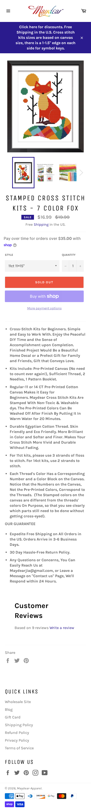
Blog (9, 709)
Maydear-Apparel (29, 788)
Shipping (41, 224)
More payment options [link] (44, 308)
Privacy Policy (17, 740)
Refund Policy (17, 732)
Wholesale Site (18, 701)
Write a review (62, 627)
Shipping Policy (19, 725)
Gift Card (13, 717)
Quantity (68, 255)
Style (9, 255)
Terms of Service (19, 748)
